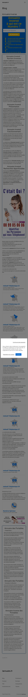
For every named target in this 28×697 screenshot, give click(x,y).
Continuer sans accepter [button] (19, 342)
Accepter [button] (18, 354)
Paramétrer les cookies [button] (8, 354)
